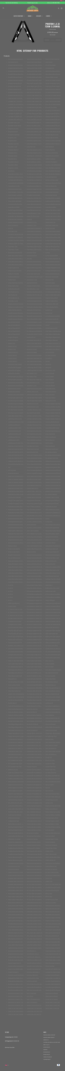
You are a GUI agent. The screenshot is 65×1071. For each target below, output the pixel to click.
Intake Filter (48, 881)
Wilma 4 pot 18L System (34, 845)
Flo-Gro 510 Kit (12, 358)
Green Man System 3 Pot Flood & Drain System (40, 143)
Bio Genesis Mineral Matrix (53, 455)
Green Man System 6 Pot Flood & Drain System (40, 905)
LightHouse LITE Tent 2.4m (34, 1008)
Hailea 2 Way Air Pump (51, 137)
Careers (45, 1049)
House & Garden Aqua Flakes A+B (55, 425)
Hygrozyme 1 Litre (32, 279)
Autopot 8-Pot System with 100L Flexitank (39, 787)
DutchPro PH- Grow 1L (33, 954)
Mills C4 (10, 228)
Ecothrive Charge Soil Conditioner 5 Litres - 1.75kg (41, 192)
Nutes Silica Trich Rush (14, 270)
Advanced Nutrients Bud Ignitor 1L (37, 298)
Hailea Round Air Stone (52, 155)
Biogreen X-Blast (13, 165)
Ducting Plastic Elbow (51, 818)
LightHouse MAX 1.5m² (14, 431)
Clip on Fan (48, 878)
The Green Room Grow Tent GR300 (36, 694)
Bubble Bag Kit (12, 703)
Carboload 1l (49, 585)
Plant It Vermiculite (51, 854)
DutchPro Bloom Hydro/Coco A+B (36, 963)
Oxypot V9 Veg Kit (13, 337)
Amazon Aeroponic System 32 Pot (36, 824)
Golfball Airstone (50, 159)
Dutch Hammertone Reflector (53, 231)
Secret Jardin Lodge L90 (52, 1008)
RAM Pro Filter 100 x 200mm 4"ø (17, 812)
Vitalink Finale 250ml (51, 301)
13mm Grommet (31, 524)
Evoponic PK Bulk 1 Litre (15, 757)
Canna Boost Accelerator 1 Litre (35, 231)
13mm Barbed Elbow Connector (36, 485)
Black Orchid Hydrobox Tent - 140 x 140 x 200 (39, 875)
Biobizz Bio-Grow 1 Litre (52, 570)
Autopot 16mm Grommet (34, 497)
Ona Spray (48, 367)
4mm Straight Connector (34, 509)
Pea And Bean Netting (51, 682)
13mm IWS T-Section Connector (36, 455)
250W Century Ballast (51, 996)
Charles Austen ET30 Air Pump (54, 128)
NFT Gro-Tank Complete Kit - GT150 (37, 884)
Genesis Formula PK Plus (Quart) (54, 470)
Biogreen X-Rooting (13, 134)
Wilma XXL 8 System (14, 391)
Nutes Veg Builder (13, 285)
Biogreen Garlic (12, 159)
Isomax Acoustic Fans (51, 899)
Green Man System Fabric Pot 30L (17, 416)
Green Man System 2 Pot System (36, 149)
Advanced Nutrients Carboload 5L (36, 313)
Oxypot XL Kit (12, 349)
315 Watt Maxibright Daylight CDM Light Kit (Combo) (42, 77)
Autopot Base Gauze (32, 488)
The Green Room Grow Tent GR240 (36, 700)
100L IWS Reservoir (50, 748)
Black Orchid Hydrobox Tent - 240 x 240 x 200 (40, 869)
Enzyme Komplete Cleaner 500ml (36, 165)
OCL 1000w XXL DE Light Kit (16, 802)
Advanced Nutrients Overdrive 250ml (18, 512)
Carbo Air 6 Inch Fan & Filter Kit (17, 455)
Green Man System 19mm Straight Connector (21, 570)
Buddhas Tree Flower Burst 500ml (18, 878)
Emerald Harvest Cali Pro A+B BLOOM (18, 92)
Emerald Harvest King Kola (15, 71)
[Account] (58, 8)
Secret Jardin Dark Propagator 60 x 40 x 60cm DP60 (23, 911)
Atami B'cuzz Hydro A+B (15, 676)
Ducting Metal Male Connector (54, 833)
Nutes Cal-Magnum (13, 276)
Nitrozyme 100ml (32, 255)
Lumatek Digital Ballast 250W (54, 981)
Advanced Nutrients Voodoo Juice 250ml (20, 524)
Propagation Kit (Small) (15, 624)
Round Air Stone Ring (51, 152)
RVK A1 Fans (48, 896)
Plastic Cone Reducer (51, 809)
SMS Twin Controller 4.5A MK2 (35, 990)
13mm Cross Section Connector (36, 539)
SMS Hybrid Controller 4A (15, 938)
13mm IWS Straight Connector (35, 546)
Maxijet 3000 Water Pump (15, 721)
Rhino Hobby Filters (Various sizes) (37, 585)
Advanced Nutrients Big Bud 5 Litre (37, 316)
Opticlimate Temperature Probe (36, 987)
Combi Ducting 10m (14, 866)
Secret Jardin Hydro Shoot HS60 (17, 890)
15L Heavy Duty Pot (50, 772)
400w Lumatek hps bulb (52, 642)
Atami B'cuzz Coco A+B (52, 576)
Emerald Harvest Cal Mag (15, 65)
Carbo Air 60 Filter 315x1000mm (36, 59)
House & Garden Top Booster (53, 406)
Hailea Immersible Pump (52, 83)
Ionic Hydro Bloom (50, 391)
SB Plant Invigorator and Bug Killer (37, 89)
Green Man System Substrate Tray (36, 923)
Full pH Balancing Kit (14, 558)
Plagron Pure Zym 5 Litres (15, 872)
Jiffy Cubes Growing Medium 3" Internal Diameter (41, 361)
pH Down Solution (50, 355)
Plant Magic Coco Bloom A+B (53, 349)
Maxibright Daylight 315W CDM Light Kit (38, 83)
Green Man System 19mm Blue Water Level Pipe (21, 561)
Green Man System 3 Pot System (36, 152)
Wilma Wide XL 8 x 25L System (17, 376)
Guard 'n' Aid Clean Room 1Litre (36, 343)
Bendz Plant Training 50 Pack (53, 727)
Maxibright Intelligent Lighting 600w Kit (38, 358)
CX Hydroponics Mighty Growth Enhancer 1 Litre (40, 180)
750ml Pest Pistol (50, 679)
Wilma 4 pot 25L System (34, 842)
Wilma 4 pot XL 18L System (16, 394)
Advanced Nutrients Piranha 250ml (18, 488)
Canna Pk (29, 219)
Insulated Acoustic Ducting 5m (17, 863)
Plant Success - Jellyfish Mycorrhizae (18, 195)
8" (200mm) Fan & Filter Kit (16, 615)
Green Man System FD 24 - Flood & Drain (20, 688)
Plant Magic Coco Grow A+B (53, 346)
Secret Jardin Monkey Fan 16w (16, 920)
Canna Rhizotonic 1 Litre (33, 213)
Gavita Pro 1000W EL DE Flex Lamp (37, 669)
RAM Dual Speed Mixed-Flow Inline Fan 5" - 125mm (41, 570)
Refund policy (46, 1052)
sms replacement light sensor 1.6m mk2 (19, 666)
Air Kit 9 (10, 588)
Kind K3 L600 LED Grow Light (16, 633)
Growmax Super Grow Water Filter (17, 960)
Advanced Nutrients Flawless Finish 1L (19, 954)
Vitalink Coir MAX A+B (51, 304)
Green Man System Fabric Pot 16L (17, 264)
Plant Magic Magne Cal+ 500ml (17, 724)
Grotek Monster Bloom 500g (16, 951)
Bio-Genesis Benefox (51, 494)
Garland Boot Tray (50, 222)
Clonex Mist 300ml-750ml (34, 334)
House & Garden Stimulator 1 (53, 409)
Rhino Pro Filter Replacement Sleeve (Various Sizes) (41, 582)
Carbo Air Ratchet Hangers (15, 482)
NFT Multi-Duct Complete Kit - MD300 (19, 406)
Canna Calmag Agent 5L (15, 310)
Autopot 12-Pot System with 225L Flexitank (39, 784)
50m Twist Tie (49, 660)
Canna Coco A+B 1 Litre (51, 539)
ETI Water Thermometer (33, 195)
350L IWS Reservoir (51, 754)
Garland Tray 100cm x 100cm (53, 213)
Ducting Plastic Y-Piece (52, 821)
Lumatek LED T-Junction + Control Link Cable (21, 101)
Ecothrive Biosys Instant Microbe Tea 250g (39, 159)
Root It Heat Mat (31, 993)
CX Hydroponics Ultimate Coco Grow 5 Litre (39, 328)
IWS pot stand (49, 784)
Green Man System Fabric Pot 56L (17, 255)
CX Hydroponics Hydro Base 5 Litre (37, 174)
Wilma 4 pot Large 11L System (16, 397)
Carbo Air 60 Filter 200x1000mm (17, 1011)
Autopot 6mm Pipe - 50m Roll (35, 748)
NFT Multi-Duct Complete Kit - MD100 (19, 413)
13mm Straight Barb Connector (35, 443)
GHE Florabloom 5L (13, 298)
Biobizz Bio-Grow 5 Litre (34, 134)
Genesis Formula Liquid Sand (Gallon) (37, 555)
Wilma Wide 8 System (14, 388)
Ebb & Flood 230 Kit (14, 331)
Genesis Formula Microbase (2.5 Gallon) (38, 558)
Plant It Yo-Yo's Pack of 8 (52, 59)
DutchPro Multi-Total (33, 978)
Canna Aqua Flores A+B (52, 552)
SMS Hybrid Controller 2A (52, 933)
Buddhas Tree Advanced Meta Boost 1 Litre (39, 292)
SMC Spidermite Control (52, 509)
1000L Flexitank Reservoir (34, 805)
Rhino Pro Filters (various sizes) (36, 588)
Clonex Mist (48, 521)
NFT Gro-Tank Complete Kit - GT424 (37, 896)
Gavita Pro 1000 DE (32, 709)
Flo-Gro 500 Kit (12, 361)
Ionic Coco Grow (50, 394)
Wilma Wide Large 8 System (16, 385)
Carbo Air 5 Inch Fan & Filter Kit (17, 458)
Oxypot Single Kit (13, 352)
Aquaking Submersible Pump (54, 110)
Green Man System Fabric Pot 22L (17, 261)
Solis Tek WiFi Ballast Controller (54, 969)
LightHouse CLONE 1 (14, 440)
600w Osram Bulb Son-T (52, 627)
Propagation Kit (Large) (14, 621)
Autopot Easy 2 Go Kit (51, 799)
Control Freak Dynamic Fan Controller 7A (38, 98)
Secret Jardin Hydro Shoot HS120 (17, 896)
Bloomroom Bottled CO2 (15, 252)
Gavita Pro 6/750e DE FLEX (34, 727)
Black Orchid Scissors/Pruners (35, 267)
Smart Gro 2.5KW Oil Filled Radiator (18, 772)
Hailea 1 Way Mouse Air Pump (53, 131)
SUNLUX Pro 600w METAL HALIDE (54, 606)
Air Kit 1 (10, 600)
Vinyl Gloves (48, 62)
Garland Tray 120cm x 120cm (53, 210)
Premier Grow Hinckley (49, 1037)
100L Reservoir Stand (51, 745)
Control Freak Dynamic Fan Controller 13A (38, 95)
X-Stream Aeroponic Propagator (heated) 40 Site (40, 422)
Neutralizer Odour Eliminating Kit (55, 74)
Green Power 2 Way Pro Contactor (36, 654)
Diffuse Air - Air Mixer (14, 839)
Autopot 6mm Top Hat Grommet (36, 739)
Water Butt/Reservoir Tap (34, 437)
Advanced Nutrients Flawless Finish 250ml (20, 509)
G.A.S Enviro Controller (14, 497)
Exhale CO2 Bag (49, 966)
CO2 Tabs (29, 258)
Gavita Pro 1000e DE (32, 724)
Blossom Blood (12, 546)
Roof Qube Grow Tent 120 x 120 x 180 (37, 434)
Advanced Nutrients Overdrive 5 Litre (37, 304)
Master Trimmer (31, 552)
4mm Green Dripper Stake (34, 461)
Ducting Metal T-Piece (51, 839)
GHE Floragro (49, 443)
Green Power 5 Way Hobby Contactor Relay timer (40, 657)
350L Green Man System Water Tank (37, 933)
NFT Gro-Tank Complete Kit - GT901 (37, 890)
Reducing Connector (51, 845)
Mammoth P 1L (12, 679)
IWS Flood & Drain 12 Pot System (36, 860)
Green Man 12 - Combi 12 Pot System (37, 155)
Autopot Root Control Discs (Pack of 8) (38, 763)
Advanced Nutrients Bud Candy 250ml (19, 521)
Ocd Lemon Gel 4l (13, 62)
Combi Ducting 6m (13, 869)
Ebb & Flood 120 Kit (14, 334)
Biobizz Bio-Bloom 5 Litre (34, 137)
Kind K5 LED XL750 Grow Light (17, 639)
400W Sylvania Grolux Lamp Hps (54, 615)
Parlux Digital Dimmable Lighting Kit (37, 576)
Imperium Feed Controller (52, 917)
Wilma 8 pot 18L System (34, 836)
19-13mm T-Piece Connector (35, 527)
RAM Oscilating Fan (51, 186)
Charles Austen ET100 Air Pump (54, 116)
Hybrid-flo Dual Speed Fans (53, 884)
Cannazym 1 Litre (31, 225)
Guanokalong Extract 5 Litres (53, 431)
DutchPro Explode (32, 981)
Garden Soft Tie (31, 337)
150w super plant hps (51, 633)
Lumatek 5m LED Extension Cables (18, 104)
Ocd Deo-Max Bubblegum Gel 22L (18, 59)
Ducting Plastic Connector (52, 815)
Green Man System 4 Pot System (36, 917)
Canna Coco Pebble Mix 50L (16, 842)
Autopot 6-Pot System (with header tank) (38, 790)
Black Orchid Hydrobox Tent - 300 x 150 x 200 (40, 866)
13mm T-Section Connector (34, 542)
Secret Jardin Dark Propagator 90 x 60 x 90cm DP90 (23, 908)
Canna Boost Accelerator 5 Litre (36, 228)
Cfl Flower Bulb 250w (51, 645)
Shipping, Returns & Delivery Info (51, 1042)
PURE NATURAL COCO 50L (15, 98)
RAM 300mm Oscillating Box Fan (36, 92)
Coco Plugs (30, 996)
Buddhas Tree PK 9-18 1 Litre (35, 295)
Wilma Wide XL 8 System (15, 379)
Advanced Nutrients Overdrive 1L (36, 307)
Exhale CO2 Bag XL (13, 972)
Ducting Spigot (49, 830)
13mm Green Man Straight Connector (37, 476)
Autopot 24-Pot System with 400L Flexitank (39, 781)
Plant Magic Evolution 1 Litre (53, 343)
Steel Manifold (49, 146)
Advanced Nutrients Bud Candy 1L (36, 310)
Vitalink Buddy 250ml (51, 307)
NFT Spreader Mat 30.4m (15, 760)
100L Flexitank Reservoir (34, 818)
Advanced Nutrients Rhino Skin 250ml (19, 491)
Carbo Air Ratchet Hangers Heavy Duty (19, 479)
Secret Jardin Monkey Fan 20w (16, 917)
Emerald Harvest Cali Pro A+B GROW (18, 95)
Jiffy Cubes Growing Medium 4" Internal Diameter (41, 364)
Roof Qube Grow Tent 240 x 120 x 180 (37, 428)
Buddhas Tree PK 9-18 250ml (53, 579)
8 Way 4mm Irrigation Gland (35, 467)
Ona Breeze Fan (49, 68)
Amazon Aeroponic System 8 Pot (36, 827)
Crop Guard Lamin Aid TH (34, 340)
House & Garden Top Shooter (53, 403)
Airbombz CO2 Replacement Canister (18, 216)
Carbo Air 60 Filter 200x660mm (36, 71)
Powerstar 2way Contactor (52, 948)
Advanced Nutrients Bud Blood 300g (37, 264)
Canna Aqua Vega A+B (51, 549)
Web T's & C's (46, 1044)
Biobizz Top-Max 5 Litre (33, 125)
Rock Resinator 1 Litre (33, 289)
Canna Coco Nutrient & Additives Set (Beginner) (40, 207)
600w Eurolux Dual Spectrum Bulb (37, 355)
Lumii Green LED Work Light (16, 836)
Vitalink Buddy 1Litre (33, 406)
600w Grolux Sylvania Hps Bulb (54, 612)
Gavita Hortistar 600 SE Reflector (36, 682)
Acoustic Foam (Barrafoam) (53, 165)
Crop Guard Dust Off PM (15, 642)
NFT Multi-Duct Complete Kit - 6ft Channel (20, 403)
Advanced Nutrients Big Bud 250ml (18, 518)
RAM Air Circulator (50, 902)
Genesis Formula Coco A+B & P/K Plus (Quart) (21, 784)
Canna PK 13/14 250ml (51, 536)
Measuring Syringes (51, 730)
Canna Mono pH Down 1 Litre (16, 748)
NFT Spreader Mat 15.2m (15, 763)
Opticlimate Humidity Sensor (35, 984)
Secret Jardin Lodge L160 (52, 1002)
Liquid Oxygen (49, 376)
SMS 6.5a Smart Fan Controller (17, 935)
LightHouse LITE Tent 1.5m (15, 443)
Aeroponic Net (49, 279)
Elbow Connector (50, 842)
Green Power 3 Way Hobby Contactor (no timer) (40, 663)
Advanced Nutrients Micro (15, 542)
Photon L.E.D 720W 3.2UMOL (52, 25)
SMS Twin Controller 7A (52, 935)
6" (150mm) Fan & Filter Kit (16, 612)
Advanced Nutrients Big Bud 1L (54, 582)
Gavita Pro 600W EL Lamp (34, 676)
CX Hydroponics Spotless (52, 316)
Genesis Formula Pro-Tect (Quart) (54, 467)
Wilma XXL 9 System (14, 373)
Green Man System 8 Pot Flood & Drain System (40, 902)
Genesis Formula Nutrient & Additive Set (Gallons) (41, 240)
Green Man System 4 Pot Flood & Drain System (40, 908)
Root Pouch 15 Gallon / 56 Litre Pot (18, 1005)
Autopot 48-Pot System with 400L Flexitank (39, 778)
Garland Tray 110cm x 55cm (53, 219)
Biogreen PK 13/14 (13, 128)
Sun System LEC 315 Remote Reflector (37, 116)
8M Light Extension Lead (52, 700)
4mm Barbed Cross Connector (35, 515)
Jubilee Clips (49, 802)
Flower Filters (12, 606)
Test (9, 467)
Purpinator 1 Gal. (12, 246)
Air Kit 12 (10, 585)
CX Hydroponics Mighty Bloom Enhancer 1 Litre (40, 177)
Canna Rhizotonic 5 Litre (34, 210)
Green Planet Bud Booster (15, 213)
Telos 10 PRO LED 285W (14, 201)
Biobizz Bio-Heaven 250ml (53, 567)
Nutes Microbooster (14, 289)
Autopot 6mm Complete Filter (35, 736)
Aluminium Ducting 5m (52, 890)
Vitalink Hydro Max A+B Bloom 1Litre (37, 400)
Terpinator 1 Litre (31, 385)
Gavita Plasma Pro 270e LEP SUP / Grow (38, 706)
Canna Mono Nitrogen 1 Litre (16, 754)
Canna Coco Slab (50, 228)
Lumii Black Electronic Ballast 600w (18, 945)
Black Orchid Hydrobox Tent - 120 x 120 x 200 (39, 878)
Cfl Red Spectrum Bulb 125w (53, 648)
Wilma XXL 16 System (51, 999)
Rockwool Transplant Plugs (53, 183)
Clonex (47, 518)
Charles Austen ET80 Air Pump (54, 119)
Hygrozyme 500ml (32, 283)
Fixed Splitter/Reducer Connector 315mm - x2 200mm (23, 709)
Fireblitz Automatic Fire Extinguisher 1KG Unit (21, 778)
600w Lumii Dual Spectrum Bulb (55, 636)
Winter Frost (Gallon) (14, 549)
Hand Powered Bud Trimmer (35, 388)
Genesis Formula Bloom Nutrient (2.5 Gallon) (39, 567)
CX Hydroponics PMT (51, 328)
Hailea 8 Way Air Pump (51, 134)
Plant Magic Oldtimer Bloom (53, 334)
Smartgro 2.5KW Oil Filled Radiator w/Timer (20, 243)
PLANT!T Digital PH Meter (15, 210)
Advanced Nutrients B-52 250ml (17, 527)
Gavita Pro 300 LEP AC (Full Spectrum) (38, 691)
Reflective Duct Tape (14, 818)
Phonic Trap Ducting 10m (15, 860)
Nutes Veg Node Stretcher (15, 283)
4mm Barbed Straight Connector (36, 518)
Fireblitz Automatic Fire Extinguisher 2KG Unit (21, 775)
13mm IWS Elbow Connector (35, 458)
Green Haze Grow (50, 434)
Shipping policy (46, 1059)
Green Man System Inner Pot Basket (37, 821)
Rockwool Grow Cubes (51, 180)
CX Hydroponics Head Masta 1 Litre (18, 745)
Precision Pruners (50, 724)
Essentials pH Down (51, 506)
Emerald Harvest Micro (14, 89)
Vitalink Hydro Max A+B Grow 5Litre (37, 394)
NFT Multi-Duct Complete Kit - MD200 (19, 409)
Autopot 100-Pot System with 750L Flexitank (39, 769)
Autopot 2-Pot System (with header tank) (38, 796)
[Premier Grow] (32, 8)
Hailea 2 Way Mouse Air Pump (35, 549)
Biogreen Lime (12, 137)
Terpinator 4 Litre (13, 301)
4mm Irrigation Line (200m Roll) (17, 787)
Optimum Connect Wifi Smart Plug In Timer (20, 657)
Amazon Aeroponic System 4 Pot (36, 830)
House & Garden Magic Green (53, 419)
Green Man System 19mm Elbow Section (19, 579)
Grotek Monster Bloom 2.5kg (16, 875)
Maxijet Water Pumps (51, 77)
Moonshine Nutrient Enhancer (16, 485)
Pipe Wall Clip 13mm (33, 446)
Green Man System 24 (14, 691)
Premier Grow (52, 29)
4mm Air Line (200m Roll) (15, 793)
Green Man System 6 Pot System (36, 914)
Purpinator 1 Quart (13, 249)
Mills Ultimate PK (13, 225)
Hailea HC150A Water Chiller (16, 957)
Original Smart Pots (51, 177)
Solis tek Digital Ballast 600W (54, 987)
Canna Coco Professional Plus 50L (55, 875)
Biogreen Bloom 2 (13, 149)
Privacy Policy (46, 1047)
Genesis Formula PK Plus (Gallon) (55, 473)
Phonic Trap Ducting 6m (15, 857)
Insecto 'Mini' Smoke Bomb (16, 694)
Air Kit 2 (10, 597)
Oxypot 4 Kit (11, 343)
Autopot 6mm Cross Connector (36, 760)
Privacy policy (46, 1054)
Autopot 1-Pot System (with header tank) (38, 799)
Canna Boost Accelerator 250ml (54, 546)
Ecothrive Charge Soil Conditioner (36, 301)
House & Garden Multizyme (53, 416)
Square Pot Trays (50, 763)
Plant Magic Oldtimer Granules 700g (37, 249)
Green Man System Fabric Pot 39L (17, 258)
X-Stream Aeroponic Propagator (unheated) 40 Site (41, 419)
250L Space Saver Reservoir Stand (55, 742)
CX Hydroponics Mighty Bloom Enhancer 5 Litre (40, 331)
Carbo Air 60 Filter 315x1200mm (17, 1008)
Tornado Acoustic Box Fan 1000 (17, 854)
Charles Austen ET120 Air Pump (54, 113)
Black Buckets (49, 739)
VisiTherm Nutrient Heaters (16, 240)
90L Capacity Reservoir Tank (53, 258)
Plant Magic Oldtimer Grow (53, 331)
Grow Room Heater (50, 207)
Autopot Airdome (32, 766)
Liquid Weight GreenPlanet (15, 183)
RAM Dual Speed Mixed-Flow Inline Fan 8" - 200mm (23, 827)
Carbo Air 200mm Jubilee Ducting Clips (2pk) (21, 715)
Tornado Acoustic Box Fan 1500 (17, 851)
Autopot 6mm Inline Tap (34, 742)
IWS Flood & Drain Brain (52, 793)
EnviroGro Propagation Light (53, 706)
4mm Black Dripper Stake (34, 482)
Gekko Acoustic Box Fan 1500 (53, 908)
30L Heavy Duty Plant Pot (52, 778)
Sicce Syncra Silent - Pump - (16, 174)
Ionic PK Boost (49, 379)
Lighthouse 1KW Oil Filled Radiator (37, 367)
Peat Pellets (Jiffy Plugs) (52, 285)
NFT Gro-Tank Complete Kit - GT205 (37, 899)
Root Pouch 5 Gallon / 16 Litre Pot (17, 993)
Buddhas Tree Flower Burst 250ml (18, 881)
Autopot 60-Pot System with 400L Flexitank (39, 775)
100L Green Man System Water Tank (37, 938)
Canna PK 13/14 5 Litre (33, 216)
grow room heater (32, 352)
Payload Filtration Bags (33, 285)
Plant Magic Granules (51, 340)
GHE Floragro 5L (12, 295)
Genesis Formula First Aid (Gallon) (18, 304)
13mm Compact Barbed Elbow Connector (38, 470)
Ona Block (48, 364)
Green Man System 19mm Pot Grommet (19, 582)
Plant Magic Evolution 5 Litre (16, 730)
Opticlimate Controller (51, 192)
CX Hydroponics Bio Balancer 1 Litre (37, 171)
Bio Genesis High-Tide (51, 458)
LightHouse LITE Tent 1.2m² (34, 1011)
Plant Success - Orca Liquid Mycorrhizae (19, 192)
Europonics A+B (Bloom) (52, 500)
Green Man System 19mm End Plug (18, 573)
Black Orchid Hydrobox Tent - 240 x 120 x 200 (40, 872)
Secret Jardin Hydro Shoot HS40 (17, 887)
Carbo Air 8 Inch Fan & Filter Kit (17, 449)
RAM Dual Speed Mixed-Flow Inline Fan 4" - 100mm (23, 833)
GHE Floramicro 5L (13, 292)
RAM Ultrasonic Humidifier (16, 781)
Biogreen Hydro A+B (14, 122)
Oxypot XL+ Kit (12, 346)
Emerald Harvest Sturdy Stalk (16, 68)
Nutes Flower (12, 279)
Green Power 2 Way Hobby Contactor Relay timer (40, 660)
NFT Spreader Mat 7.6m (15, 766)
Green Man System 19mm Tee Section (18, 576)
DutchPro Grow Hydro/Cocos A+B (36, 966)
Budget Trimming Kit (14, 555)
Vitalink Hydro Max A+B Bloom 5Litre (37, 397)
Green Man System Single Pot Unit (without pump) (41, 948)
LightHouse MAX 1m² (14, 437)
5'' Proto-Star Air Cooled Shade (54, 597)
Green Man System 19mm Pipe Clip (18, 564)
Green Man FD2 (31, 146)
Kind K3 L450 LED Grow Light (16, 630)
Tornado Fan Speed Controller (16, 503)
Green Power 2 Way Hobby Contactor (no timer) (40, 666)
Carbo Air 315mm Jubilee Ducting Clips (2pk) (21, 712)
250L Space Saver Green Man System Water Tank (40, 935)
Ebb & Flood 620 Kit (14, 325)
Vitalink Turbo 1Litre (32, 391)
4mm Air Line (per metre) (15, 796)
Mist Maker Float (31, 376)
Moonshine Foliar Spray (15, 189)
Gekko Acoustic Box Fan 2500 (53, 905)
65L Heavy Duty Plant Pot (52, 775)
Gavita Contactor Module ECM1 (35, 715)
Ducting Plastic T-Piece (52, 824)
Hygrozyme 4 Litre (50, 400)
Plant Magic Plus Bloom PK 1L (16, 669)
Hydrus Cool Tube (50, 591)
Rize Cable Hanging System (53, 669)
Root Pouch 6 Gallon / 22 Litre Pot (17, 996)
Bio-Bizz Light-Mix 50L (52, 872)
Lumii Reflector (49, 715)
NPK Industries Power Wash (35, 379)
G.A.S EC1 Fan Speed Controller (16, 500)
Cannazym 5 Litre (32, 222)
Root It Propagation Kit (33, 999)
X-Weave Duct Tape (13, 821)
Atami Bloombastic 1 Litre (34, 322)
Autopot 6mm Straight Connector (36, 757)
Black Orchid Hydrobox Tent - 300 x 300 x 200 (40, 863)
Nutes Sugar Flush (13, 267)
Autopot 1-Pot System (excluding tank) (38, 802)
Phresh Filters (49, 851)
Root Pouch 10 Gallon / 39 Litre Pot (18, 1002)
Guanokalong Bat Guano (52, 428)
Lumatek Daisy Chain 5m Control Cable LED (20, 107)
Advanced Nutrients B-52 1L (16, 981)
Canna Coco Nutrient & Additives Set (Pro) (39, 198)
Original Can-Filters (51, 848)
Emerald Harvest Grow (14, 86)
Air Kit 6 (10, 591)
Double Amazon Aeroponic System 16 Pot (20, 316)
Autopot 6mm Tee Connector (35, 751)
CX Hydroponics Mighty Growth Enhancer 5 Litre (22, 739)
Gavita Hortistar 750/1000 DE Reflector (38, 679)
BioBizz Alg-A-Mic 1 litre (52, 588)
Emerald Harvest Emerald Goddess (18, 80)
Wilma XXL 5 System (33, 833)
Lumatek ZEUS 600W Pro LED (16, 180)
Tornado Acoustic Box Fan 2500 (17, 848)
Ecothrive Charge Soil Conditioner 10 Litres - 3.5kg (41, 189)
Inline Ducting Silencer (14, 815)
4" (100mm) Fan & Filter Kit (16, 609)
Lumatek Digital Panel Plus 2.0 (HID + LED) (20, 110)
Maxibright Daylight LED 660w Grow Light (20, 198)
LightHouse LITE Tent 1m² (34, 1014)
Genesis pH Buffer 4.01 (51, 449)
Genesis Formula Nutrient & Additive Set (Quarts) (41, 243)
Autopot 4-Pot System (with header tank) (38, 793)
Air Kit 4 (10, 594)
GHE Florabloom (50, 446)
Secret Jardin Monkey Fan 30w (16, 914)
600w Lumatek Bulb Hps (52, 639)
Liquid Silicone (49, 373)
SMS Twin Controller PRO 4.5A (53, 942)
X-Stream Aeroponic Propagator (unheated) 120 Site (41, 416)
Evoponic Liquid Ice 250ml (16, 975)
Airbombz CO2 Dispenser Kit (16, 219)
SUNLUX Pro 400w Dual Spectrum (55, 609)
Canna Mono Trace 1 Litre (15, 751)
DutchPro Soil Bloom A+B (34, 960)
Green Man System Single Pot (35, 926)
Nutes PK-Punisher (13, 273)
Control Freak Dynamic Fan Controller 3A (38, 101)
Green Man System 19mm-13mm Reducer (20, 567)
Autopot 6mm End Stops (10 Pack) (36, 754)
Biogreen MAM (12, 140)
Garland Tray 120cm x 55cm (53, 216)
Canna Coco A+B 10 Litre (34, 270)
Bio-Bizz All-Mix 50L (51, 869)
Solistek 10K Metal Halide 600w (54, 624)
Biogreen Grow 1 (12, 152)
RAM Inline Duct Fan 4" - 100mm (17, 824)
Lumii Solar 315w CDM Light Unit (17, 809)
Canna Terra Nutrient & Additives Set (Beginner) (40, 204)
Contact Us (46, 1039)
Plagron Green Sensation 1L (15, 966)
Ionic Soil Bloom (50, 385)
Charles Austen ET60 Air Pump (54, 122)
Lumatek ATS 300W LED (15, 113)
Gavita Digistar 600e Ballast (35, 685)
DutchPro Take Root (32, 975)
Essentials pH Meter (14, 207)
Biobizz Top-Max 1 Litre (52, 558)
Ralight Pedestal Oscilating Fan (17, 222)
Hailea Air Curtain (32, 349)
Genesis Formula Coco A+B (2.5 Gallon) (38, 564)
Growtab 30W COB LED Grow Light (18, 654)
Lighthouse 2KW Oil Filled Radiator (37, 370)
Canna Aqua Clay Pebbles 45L (53, 863)
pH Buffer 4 (48, 358)
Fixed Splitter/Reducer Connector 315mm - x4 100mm (23, 706)
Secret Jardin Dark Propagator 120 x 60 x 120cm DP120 (23, 905)
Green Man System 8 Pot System (36, 911)
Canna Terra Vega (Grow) (52, 527)
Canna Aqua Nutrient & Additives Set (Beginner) (40, 201)
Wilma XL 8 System (32, 839)
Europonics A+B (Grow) (52, 503)
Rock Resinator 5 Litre (33, 382)
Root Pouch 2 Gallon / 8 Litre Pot (17, 987)
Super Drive (48, 313)
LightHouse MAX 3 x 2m (15, 419)
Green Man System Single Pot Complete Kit (39, 929)
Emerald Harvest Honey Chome (17, 77)
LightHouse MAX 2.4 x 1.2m (16, 422)
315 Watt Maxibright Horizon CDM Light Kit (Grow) (22, 923)
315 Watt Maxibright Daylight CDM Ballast (39, 113)
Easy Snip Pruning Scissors (16, 718)
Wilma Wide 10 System (14, 367)
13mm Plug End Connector (34, 536)
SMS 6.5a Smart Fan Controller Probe (18, 933)
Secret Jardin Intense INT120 (16, 902)
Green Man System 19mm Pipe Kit (36, 920)
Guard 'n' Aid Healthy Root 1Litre (36, 346)
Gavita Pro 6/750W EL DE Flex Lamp (37, 672)
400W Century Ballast (51, 993)
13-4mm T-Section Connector (35, 521)
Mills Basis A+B (12, 231)
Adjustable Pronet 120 (51, 672)
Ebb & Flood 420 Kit (14, 328)
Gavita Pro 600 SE (32, 712)
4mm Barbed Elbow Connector (35, 512)
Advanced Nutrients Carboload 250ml (19, 515)
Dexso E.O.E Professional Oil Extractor (18, 476)
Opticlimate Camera (51, 195)
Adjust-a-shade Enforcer (52, 694)
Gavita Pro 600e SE (32, 730)
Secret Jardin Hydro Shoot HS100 (17, 899)
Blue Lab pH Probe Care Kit (53, 95)
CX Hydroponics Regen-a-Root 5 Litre (37, 186)
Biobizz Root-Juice (50, 561)
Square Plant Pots (50, 766)
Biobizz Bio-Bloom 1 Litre (52, 573)
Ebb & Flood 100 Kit (14, 322)
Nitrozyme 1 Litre (50, 370)
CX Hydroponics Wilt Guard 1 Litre (55, 292)
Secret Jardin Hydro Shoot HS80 (17, 893)
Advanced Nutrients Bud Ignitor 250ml (19, 506)
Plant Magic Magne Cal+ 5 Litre (17, 727)
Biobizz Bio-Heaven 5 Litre (34, 128)
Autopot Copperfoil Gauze (34, 473)
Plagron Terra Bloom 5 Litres (16, 733)
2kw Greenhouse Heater (33, 413)
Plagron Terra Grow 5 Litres (15, 736)
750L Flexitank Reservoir (34, 809)
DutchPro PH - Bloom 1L (33, 957)
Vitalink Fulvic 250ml (51, 298)
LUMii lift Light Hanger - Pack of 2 (55, 688)
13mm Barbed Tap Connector (35, 533)
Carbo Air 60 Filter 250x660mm (36, 62)
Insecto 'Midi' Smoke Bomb (16, 697)
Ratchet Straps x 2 (50, 685)
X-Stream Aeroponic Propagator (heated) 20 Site (40, 425)
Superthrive (48, 310)
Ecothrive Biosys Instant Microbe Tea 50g (38, 162)
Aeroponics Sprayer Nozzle (34, 503)
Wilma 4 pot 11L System (33, 848)
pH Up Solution (49, 352)
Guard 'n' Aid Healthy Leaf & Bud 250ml (19, 969)
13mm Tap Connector (33, 530)
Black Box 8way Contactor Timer (54, 963)
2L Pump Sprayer (50, 676)
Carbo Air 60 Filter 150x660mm (36, 68)
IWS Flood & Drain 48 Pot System (36, 851)
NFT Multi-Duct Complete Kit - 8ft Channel (20, 400)
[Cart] (61, 8)
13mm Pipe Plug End (33, 449)
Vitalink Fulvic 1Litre (32, 403)
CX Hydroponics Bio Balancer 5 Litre (37, 168)
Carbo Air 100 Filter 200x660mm (17, 660)
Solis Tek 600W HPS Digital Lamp (55, 171)
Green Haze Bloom (50, 437)
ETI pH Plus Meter (50, 65)
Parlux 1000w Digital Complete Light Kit (19, 464)
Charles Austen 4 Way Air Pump (54, 143)
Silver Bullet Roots (13, 473)
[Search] (3, 8)
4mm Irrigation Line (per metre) (17, 790)
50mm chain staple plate (52, 657)
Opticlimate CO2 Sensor (52, 189)
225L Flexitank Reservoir (34, 815)
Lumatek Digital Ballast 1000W (54, 975)
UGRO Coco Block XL (14, 603)
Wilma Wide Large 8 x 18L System (17, 382)
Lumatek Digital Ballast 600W (54, 984)
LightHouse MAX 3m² (14, 425)
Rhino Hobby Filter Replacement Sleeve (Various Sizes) (42, 579)
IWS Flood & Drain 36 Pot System (36, 854)
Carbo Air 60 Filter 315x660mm (17, 1014)
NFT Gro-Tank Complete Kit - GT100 (37, 887)
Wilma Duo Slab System (15, 364)
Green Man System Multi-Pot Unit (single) (38, 945)
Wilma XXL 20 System (14, 370)
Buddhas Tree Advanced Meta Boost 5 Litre (20, 884)
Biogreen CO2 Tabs (13, 143)
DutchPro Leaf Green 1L (33, 972)
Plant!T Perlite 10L (50, 860)
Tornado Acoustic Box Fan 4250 (17, 845)
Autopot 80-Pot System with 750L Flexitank (39, 772)
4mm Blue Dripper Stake (34, 479)
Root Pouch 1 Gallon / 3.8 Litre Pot (18, 984)
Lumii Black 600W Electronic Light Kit (19, 929)
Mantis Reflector (50, 600)
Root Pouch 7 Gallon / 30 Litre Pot (18, 999)
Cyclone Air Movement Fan (15, 234)
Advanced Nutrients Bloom (16, 536)
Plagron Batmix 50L (51, 866)
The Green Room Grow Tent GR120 (36, 703)
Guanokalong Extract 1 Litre (34, 276)
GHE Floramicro (49, 440)
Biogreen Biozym (13, 131)
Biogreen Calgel (12, 155)
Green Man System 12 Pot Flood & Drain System (40, 140)
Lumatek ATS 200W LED (15, 116)
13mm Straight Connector (34, 440)
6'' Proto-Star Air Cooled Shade (54, 594)
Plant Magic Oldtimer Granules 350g (37, 246)
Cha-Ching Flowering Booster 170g (18, 648)
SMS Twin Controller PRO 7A (53, 938)
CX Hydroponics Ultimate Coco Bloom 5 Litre (39, 325)
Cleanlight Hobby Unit (51, 225)
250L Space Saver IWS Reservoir (54, 751)
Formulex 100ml (31, 252)
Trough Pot (48, 757)
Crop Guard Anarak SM (51, 319)
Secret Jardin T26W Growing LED (17, 530)
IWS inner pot (49, 790)
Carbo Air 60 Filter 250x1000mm (36, 65)
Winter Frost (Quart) (14, 552)
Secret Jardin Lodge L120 (52, 1005)
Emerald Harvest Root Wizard (16, 74)
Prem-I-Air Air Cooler (14, 685)
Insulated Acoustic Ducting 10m (54, 887)
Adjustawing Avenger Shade (53, 721)
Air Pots (47, 252)
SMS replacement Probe (52, 926)
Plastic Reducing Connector (53, 812)
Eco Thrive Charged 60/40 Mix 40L (18, 700)
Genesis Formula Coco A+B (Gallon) (37, 1005)
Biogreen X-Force (13, 168)
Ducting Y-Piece (50, 836)
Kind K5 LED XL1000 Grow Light (17, 636)
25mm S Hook (49, 666)
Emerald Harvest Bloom (15, 83)
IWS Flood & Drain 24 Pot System (36, 857)
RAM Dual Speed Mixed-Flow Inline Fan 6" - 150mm (23, 830)
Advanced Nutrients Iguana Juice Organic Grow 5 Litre (23, 494)
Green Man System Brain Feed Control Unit (39, 942)
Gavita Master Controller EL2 (35, 718)
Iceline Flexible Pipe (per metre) (54, 261)
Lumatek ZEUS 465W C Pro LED (17, 119)
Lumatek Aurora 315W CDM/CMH (17, 237)
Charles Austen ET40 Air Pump (54, 125)
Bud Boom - (11, 171)
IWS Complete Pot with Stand (53, 781)
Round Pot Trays (50, 760)
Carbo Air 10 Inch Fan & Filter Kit (17, 446)
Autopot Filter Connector (34, 494)
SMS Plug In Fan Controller (53, 929)
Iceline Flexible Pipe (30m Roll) (54, 264)
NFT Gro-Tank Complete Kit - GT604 (37, 893)
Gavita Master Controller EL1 (35, 721)
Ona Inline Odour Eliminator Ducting (18, 682)
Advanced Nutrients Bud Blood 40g (37, 261)
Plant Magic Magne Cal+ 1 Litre (54, 337)
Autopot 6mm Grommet (34, 500)
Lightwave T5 (49, 703)
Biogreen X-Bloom (13, 162)
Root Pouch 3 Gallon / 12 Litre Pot (17, 990)
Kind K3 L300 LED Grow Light (16, 627)
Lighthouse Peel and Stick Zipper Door (19, 948)
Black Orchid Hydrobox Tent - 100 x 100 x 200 (40, 881)
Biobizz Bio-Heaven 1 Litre (34, 131)
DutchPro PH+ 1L (31, 951)
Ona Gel (47, 361)
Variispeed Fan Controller (52, 914)
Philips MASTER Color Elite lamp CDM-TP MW (40, 119)
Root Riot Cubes (50, 283)
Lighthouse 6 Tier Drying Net (53, 201)
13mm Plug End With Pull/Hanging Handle (39, 464)
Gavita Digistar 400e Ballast (35, 688)
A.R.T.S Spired (12, 470)
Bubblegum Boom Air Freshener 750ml (19, 177)
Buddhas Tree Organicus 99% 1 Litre (18, 645)
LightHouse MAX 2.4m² (14, 428)
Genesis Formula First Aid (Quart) (17, 307)
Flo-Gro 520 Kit (12, 355)
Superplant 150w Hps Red (52, 630)
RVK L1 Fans (48, 893)
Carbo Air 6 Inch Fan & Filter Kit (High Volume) (21, 452)
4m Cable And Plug (50, 736)
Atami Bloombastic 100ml (34, 319)
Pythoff (47, 325)
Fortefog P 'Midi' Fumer (52, 497)
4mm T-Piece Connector (33, 506)
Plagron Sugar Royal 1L (14, 963)
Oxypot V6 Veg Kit (13, 340)
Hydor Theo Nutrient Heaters (53, 101)
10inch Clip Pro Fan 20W (15, 204)
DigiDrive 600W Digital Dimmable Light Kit (20, 799)
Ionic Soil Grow (49, 382)
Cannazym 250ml (50, 542)
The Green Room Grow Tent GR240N (37, 697)
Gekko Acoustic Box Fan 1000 (53, 911)
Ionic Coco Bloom (50, 397)
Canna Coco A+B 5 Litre (33, 273)
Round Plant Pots (50, 769)
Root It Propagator (32, 1002)
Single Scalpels (49, 663)
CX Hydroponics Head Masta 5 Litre (18, 742)
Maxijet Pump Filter (32, 452)
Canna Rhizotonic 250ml (52, 533)
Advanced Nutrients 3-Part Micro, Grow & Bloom (22, 533)
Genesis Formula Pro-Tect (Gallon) (55, 464)
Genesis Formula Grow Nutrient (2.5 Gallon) (39, 561)
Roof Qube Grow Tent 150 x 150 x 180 (37, 431)
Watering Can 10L (13, 769)
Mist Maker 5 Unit (32, 373)
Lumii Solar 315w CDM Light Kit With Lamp (20, 663)
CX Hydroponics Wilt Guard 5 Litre (36, 183)
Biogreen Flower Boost (14, 125)
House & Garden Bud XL (52, 422)
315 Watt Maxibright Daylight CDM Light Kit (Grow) (41, 80)
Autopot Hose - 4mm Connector (36, 491)
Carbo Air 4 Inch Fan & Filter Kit (17, 461)
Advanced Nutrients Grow (15, 539)
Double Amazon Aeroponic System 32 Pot (20, 319)
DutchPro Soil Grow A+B (34, 969)
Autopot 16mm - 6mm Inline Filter (36, 733)
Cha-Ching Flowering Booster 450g (18, 651)
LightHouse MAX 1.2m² (14, 434)
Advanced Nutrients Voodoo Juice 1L (18, 978)
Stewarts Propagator (51, 162)
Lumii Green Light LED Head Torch (36, 86)
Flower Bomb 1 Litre (14, 186)
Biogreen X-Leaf (12, 146)
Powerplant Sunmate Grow (53, 603)
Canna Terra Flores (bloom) (53, 530)
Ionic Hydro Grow (50, 388)
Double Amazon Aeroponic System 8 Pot (19, 313)
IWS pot (47, 787)
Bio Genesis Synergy (51, 452)
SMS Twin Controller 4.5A (15, 942)
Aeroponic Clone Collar (51, 276)
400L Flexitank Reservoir (34, 812)
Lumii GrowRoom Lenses (52, 691)
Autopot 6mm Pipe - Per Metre (35, 745)
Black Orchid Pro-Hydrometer (53, 89)
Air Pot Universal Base (51, 255)
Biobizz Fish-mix (50, 564)
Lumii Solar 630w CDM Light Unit (17, 805)
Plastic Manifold (50, 149)
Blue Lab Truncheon (51, 107)
